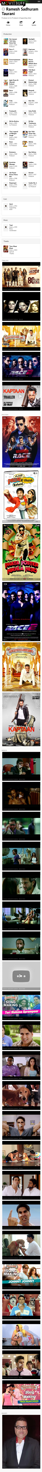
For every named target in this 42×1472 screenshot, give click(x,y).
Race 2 (11, 70)
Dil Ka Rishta (14, 121)
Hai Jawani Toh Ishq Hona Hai (13, 41)
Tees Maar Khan (13, 247)
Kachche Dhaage (12, 163)
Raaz (11, 142)
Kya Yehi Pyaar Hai (32, 132)
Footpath (12, 111)
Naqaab (31, 90)
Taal (11, 225)
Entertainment (14, 60)
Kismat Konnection (33, 81)
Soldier (31, 162)
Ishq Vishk (32, 111)
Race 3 (11, 49)
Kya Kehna (32, 152)
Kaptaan (32, 49)
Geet (11, 204)
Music (5, 220)
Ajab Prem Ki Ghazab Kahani (13, 82)
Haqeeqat (12, 183)
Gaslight (32, 39)
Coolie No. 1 (33, 183)
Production (7, 34)
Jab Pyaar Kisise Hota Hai (13, 175)
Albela (31, 142)
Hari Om (31, 101)
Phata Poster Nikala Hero (33, 61)
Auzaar (31, 173)
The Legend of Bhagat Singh (13, 133)
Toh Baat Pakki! (32, 71)
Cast (5, 199)
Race (11, 90)
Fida (10, 101)
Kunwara (12, 152)
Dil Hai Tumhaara (32, 122)
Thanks (6, 241)
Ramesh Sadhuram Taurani (20, 11)
